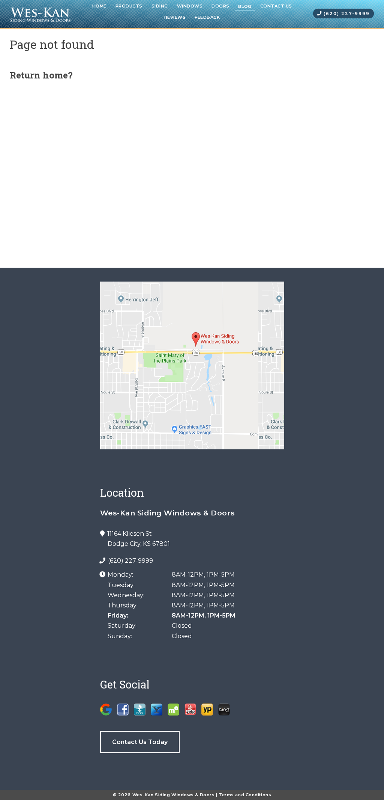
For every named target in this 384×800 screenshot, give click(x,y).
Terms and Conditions (245, 794)
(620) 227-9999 (346, 13)
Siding (160, 6)
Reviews (175, 17)
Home (99, 6)
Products (129, 6)
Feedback (207, 17)
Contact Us (276, 6)
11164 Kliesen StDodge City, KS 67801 (138, 538)
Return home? (41, 75)
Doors (221, 6)
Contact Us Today (140, 742)
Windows (190, 6)
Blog (245, 6)
